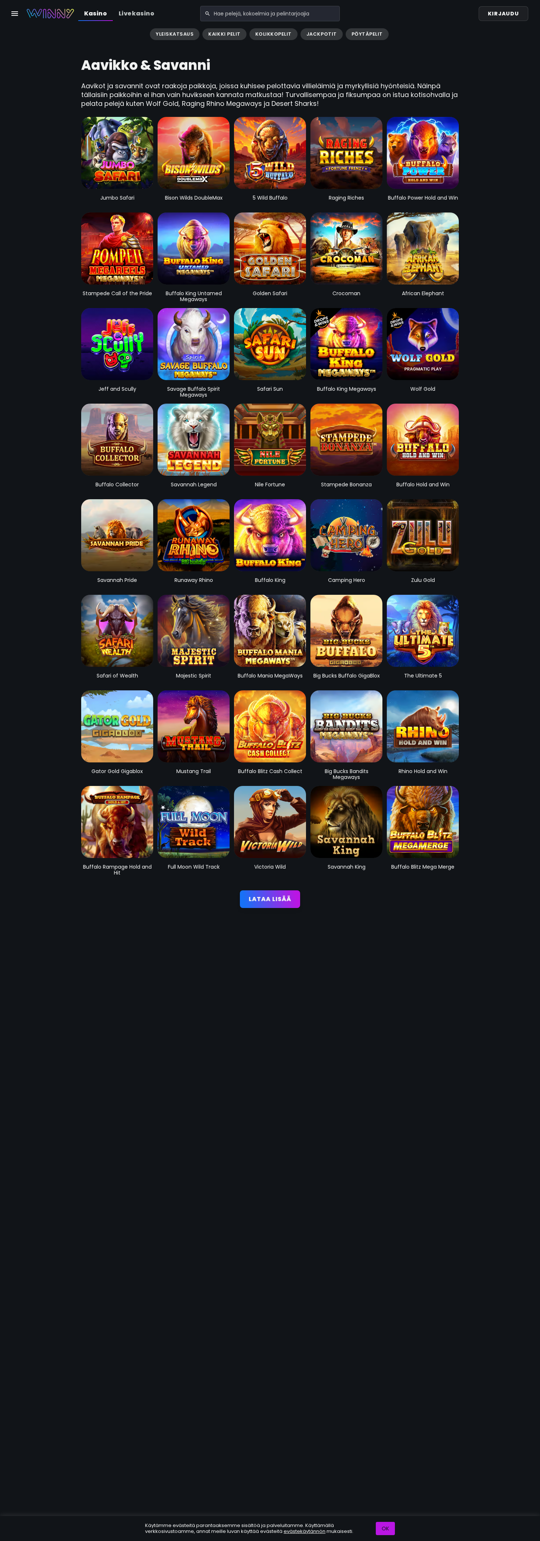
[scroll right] (531, 35)
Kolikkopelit (273, 34)
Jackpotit (321, 34)
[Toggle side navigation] (14, 13)
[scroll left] (9, 35)
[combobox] (270, 13)
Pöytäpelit (367, 34)
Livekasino (136, 13)
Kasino (95, 13)
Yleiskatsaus (175, 34)
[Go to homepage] (50, 13)
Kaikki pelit (224, 34)
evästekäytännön (304, 1531)
